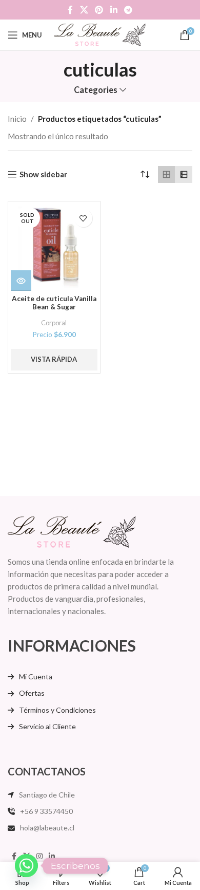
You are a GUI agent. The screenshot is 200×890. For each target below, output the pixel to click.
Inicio (17, 118)
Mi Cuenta (35, 676)
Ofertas (32, 693)
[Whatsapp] (26, 865)
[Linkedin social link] (114, 9)
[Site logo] (100, 34)
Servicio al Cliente (47, 726)
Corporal (54, 323)
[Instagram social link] (39, 856)
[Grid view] (166, 174)
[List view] (183, 174)
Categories (95, 90)
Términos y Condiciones (57, 710)
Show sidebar (43, 174)
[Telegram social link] (128, 9)
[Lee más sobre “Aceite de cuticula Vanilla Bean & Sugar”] (21, 280)
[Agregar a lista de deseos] (83, 218)
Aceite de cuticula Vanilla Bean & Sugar (54, 302)
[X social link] (83, 9)
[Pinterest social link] (99, 9)
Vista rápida (54, 359)
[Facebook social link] (70, 9)
